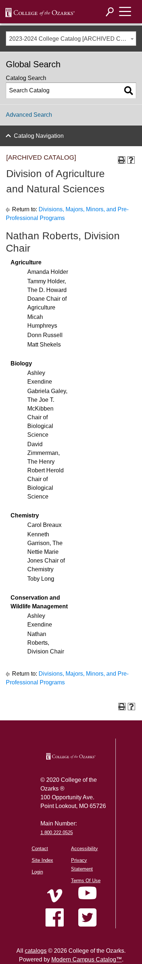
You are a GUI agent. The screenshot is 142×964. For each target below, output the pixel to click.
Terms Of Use (85, 880)
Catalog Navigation (39, 136)
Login (37, 872)
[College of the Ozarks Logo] (71, 756)
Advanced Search (29, 115)
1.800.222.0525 (56, 832)
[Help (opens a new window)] (131, 160)
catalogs (36, 951)
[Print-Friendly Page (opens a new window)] (121, 160)
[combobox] (71, 38)
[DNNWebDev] (40, 12)
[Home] (55, 896)
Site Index (42, 860)
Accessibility (84, 848)
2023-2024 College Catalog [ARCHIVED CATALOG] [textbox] (72, 39)
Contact (40, 848)
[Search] (110, 11)
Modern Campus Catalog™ (86, 959)
